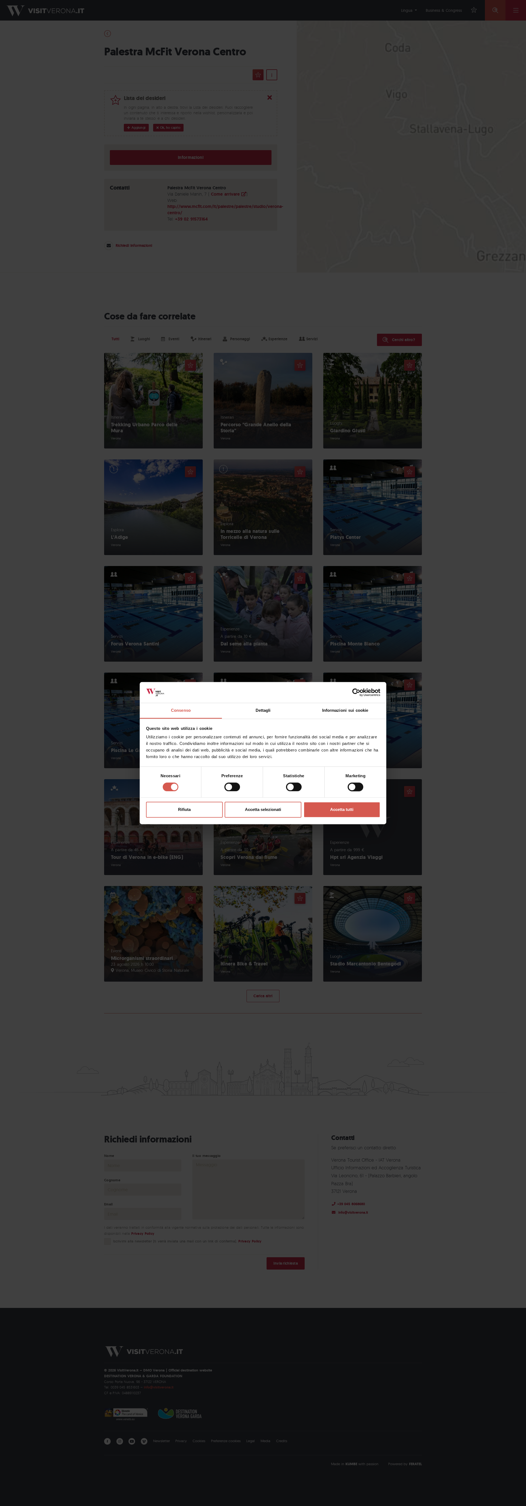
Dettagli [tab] (263, 710)
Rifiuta (184, 809)
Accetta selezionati (263, 809)
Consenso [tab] (181, 710)
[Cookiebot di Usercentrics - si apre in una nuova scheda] (356, 692)
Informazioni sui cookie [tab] (345, 710)
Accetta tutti (341, 809)
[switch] (232, 786)
